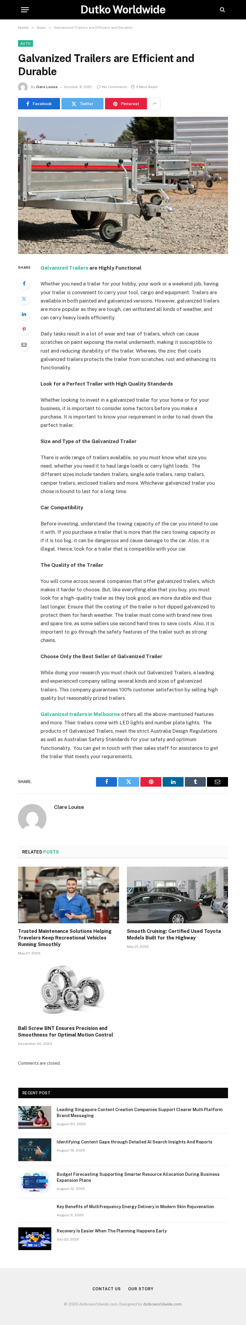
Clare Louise (47, 87)
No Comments (114, 87)
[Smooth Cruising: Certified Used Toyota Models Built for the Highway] (177, 895)
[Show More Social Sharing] (154, 103)
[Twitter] (24, 299)
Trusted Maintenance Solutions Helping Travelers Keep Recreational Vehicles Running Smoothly (65, 937)
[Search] (222, 9)
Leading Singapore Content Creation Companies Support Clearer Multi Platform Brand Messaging (140, 1112)
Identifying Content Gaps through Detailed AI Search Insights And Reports (134, 1142)
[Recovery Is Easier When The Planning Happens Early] (34, 1238)
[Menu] (25, 9)
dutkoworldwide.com (162, 1304)
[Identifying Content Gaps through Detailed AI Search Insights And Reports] (34, 1149)
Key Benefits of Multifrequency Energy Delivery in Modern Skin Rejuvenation (135, 1206)
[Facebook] (24, 283)
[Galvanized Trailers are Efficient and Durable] (123, 185)
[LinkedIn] (24, 314)
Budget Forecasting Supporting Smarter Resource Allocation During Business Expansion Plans (138, 1177)
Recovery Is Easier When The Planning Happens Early (112, 1231)
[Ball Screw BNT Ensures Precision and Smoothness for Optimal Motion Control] (68, 992)
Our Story (140, 1289)
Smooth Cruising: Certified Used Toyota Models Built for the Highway (174, 934)
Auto (25, 43)
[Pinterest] (24, 329)
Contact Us (106, 1289)
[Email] (24, 344)
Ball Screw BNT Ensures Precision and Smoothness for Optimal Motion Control (65, 1031)
